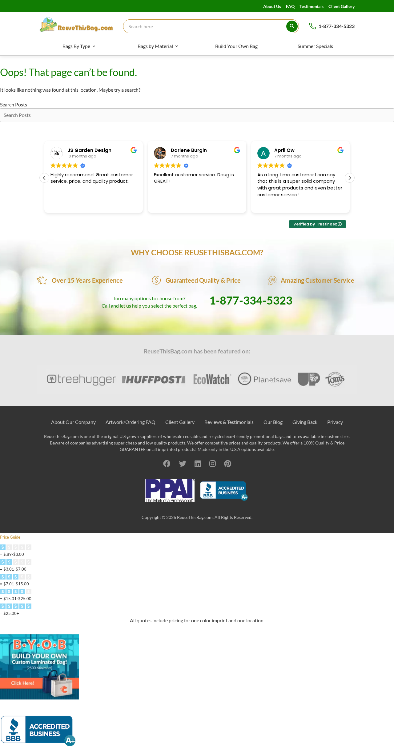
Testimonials (312, 6)
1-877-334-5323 (337, 26)
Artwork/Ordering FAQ (130, 422)
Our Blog (273, 422)
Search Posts (13, 104)
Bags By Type (76, 46)
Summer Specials (315, 46)
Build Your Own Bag (236, 46)
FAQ (290, 6)
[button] (349, 177)
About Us (272, 6)
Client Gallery (341, 6)
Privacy (335, 422)
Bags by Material (155, 46)
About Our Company (73, 422)
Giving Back (304, 422)
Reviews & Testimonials (229, 422)
